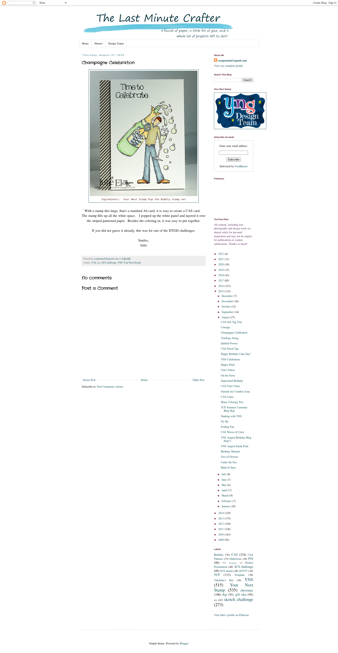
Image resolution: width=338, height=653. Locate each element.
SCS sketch (226, 571)
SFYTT (243, 571)
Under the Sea (228, 462)
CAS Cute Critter (230, 386)
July (224, 474)
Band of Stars (228, 467)
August (226, 317)
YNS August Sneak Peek (234, 446)
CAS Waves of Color (232, 432)
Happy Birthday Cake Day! (236, 354)
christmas (246, 590)
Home (85, 43)
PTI (250, 558)
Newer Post (89, 380)
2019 (221, 270)
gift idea (240, 594)
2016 (221, 286)
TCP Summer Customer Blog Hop (234, 408)
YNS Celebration (230, 359)
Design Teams (116, 43)
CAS (94, 262)
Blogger (184, 643)
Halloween (235, 559)
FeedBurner (241, 166)
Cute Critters (228, 370)
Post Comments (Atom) (110, 386)
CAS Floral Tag (229, 348)
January (226, 506)
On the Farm (228, 375)
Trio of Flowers (229, 457)
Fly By (224, 421)
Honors (98, 43)
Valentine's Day (224, 580)
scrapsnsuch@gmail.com (232, 60)
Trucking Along (229, 338)
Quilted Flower (229, 343)
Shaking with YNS (231, 416)
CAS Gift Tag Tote (231, 322)
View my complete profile (228, 66)
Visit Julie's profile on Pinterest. (231, 615)
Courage (225, 327)
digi (224, 594)
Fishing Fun (227, 427)
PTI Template (230, 562)
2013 (221, 518)
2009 (221, 540)
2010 (221, 534)
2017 (221, 280)
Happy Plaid (228, 364)
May (224, 485)
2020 (221, 264)
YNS (120, 262)
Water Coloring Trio (232, 402)
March (225, 495)
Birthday (219, 554)
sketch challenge (238, 599)
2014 (221, 513)
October (226, 306)
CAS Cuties (227, 397)
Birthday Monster (230, 451)
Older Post (198, 380)
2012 (221, 523)
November (228, 301)
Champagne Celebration (234, 332)
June (224, 479)
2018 (221, 275)
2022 (221, 254)
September (228, 312)
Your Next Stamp (132, 262)
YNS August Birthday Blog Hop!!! (236, 439)
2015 (221, 291)
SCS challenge (109, 262)
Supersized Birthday (232, 381)
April (225, 490)
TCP (217, 574)
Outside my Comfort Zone (235, 391)
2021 (221, 259)
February (227, 501)
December (228, 296)
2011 (221, 529)
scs (99, 262)
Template (240, 575)
